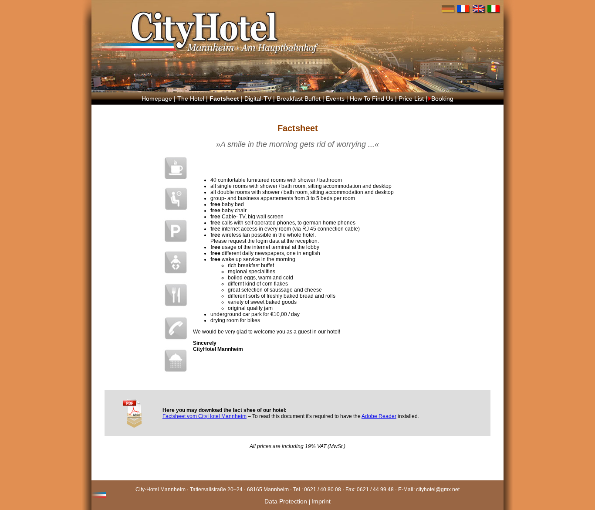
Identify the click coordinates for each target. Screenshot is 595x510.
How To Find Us (371, 98)
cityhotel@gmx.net (438, 489)
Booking (442, 98)
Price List (411, 98)
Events (335, 98)
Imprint (321, 501)
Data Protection (286, 501)
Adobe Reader (379, 416)
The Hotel (190, 98)
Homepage (157, 98)
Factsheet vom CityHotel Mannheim (204, 416)
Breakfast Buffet (299, 98)
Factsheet (224, 98)
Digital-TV (257, 98)
